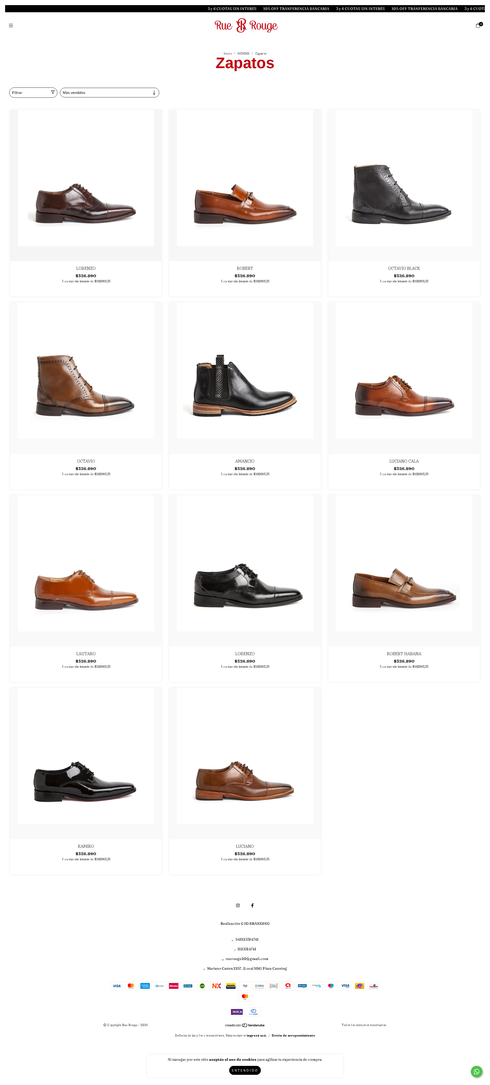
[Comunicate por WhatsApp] (476, 1071)
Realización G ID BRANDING (245, 923)
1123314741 (247, 949)
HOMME (243, 53)
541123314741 (247, 939)
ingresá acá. (257, 1035)
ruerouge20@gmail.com (247, 958)
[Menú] (12, 25)
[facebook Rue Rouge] (252, 905)
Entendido (245, 1070)
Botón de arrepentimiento (293, 1035)
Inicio (228, 53)
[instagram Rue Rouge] (238, 905)
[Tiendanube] (245, 1026)
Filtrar (17, 92)
